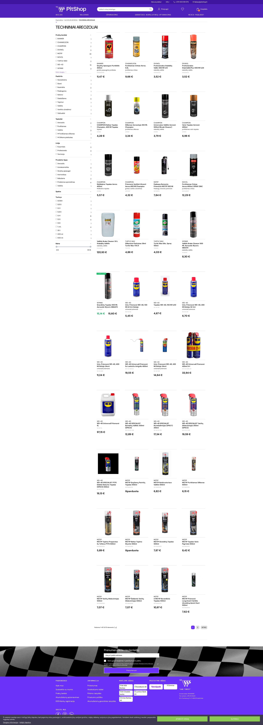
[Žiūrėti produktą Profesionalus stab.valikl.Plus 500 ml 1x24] (193, 47)
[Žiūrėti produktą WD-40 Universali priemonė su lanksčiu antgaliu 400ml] (136, 345)
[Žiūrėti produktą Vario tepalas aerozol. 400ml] (193, 106)
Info (167, 2)
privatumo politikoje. (121, 665)
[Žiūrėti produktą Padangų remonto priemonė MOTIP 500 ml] (165, 165)
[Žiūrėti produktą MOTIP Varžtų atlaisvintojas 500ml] (108, 580)
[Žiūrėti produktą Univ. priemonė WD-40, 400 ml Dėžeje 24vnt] (108, 345)
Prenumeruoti (131, 670)
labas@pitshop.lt (201, 2)
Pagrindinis (59, 20)
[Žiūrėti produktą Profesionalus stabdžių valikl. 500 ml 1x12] (165, 47)
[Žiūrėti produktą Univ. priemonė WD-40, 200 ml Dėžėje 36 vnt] (193, 286)
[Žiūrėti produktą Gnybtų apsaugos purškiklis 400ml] (108, 47)
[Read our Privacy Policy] (158, 664)
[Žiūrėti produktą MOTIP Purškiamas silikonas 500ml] (193, 464)
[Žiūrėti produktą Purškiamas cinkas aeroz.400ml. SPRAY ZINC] (193, 165)
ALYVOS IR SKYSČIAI (70, 20)
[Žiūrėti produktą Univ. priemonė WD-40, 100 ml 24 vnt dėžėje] (136, 286)
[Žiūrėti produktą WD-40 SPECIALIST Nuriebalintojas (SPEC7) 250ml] (165, 404)
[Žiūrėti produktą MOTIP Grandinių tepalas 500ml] (165, 523)
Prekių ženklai (61, 693)
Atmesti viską (182, 719)
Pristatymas (92, 685)
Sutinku (235, 719)
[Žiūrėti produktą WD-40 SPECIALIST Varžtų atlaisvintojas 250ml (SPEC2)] (193, 404)
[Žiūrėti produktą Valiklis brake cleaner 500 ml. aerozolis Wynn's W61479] (193, 225)
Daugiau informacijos (10, 722)
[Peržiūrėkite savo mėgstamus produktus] (182, 9)
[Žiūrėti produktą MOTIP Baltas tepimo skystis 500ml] (136, 523)
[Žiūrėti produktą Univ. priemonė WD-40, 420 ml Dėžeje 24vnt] (165, 345)
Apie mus (59, 685)
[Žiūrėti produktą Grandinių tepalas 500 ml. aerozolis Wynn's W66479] (108, 286)
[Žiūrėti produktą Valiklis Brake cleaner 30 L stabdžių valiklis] (108, 225)
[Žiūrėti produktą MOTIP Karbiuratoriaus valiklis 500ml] (165, 464)
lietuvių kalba (156, 2)
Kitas (204, 627)
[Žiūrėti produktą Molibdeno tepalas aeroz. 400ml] (108, 165)
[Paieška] (151, 9)
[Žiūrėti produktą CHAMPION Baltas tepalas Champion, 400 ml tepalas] (108, 106)
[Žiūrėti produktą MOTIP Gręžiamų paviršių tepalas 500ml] (136, 464)
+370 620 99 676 (182, 2)
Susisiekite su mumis (64, 689)
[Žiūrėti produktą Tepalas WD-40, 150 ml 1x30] (165, 286)
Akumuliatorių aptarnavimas (67, 697)
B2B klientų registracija (65, 701)
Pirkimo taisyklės (94, 693)
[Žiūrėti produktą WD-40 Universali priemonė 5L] (108, 404)
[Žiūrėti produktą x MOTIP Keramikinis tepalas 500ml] (165, 580)
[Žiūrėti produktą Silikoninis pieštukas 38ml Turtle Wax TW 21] (136, 225)
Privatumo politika (94, 697)
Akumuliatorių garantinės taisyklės (101, 701)
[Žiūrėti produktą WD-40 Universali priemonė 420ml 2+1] (193, 345)
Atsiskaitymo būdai (95, 689)
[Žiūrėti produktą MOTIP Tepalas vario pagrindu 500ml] (193, 523)
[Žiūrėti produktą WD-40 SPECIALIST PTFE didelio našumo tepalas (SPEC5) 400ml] (108, 464)
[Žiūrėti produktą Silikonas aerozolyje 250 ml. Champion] (136, 106)
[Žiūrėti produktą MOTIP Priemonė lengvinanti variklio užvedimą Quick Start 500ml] (193, 580)
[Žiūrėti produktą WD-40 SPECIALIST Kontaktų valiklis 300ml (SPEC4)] (136, 404)
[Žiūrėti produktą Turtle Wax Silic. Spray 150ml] (165, 225)
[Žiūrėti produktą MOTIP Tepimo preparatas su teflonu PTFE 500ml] (108, 523)
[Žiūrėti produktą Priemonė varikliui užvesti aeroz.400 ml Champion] (136, 165)
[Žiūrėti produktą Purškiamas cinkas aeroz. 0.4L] (136, 47)
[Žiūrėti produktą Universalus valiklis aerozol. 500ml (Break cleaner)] (165, 106)
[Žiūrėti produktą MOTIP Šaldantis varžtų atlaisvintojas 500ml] (136, 580)
